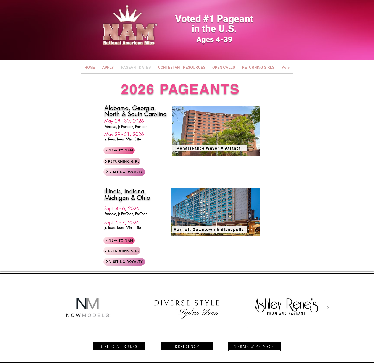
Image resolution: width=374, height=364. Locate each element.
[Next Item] (327, 307)
